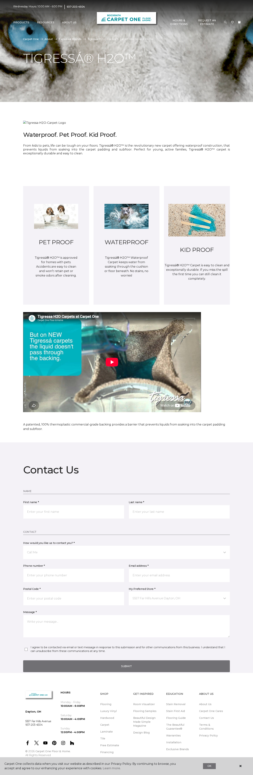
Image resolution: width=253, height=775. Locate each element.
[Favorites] (232, 22)
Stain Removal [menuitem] (175, 704)
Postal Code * (31, 589)
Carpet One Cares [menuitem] (211, 711)
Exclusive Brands (70, 39)
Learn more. (112, 768)
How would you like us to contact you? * (49, 543)
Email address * (139, 565)
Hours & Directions (178, 22)
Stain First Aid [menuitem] (175, 711)
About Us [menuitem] (205, 704)
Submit (126, 666)
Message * (29, 612)
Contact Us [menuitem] (206, 718)
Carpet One (31, 39)
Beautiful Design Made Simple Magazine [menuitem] (144, 721)
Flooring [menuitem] (105, 704)
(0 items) (239, 22)
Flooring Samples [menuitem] (145, 711)
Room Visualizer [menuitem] (144, 704)
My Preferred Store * (142, 589)
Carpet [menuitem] (104, 724)
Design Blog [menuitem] (141, 732)
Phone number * (34, 565)
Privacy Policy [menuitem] (208, 735)
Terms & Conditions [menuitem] (206, 726)
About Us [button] (69, 22)
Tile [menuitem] (102, 738)
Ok (209, 766)
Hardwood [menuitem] (107, 718)
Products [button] (21, 22)
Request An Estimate (207, 22)
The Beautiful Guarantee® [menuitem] (175, 726)
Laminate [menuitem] (106, 731)
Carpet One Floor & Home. (53, 751)
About (49, 39)
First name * (31, 502)
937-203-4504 (76, 6)
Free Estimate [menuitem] (109, 745)
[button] (225, 22)
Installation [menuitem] (173, 742)
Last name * (136, 502)
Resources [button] (45, 22)
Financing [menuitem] (107, 752)
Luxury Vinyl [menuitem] (108, 711)
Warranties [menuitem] (173, 735)
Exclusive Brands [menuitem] (177, 749)
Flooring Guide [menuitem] (176, 718)
